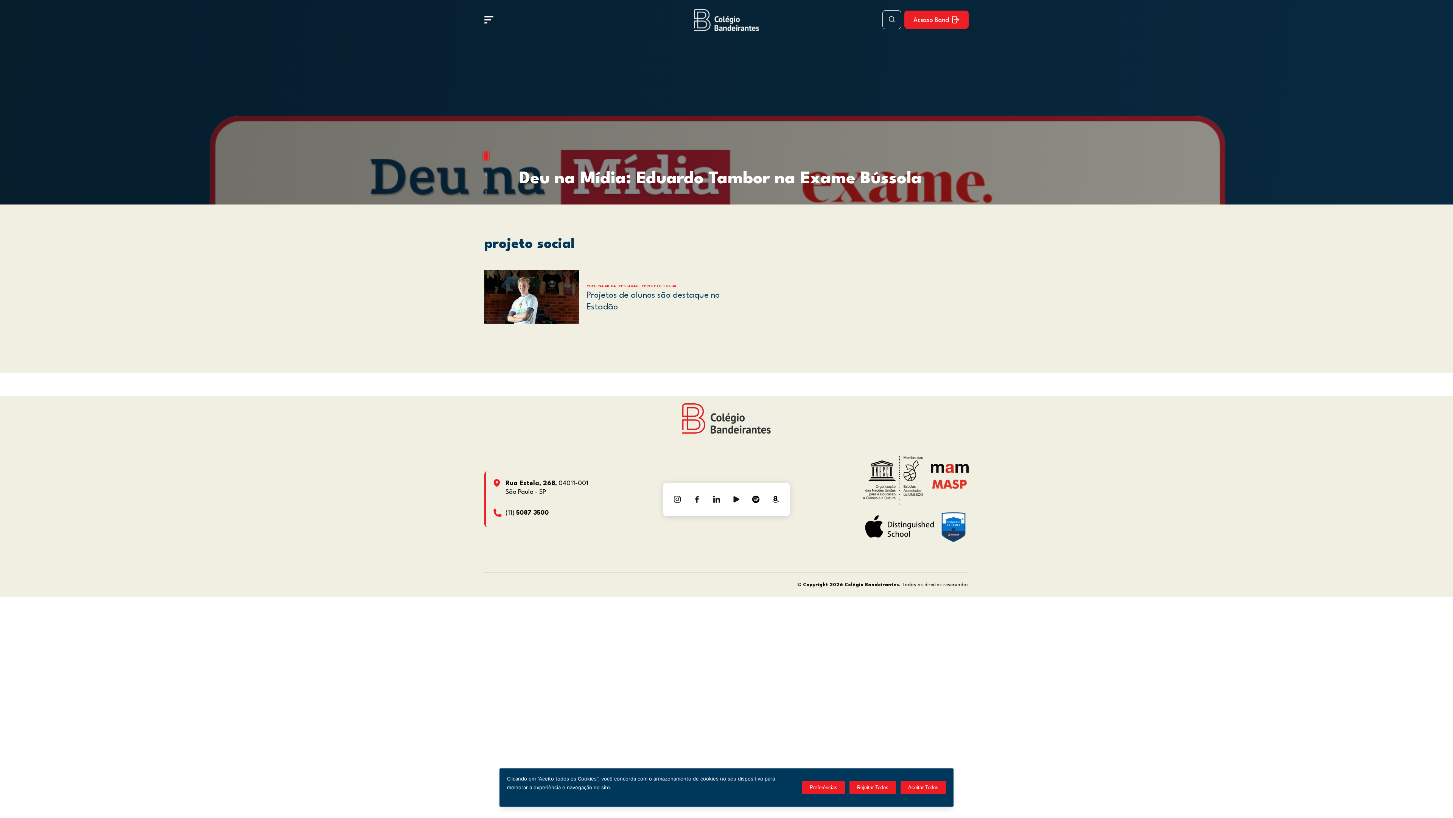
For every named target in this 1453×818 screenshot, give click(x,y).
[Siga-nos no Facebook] (697, 499)
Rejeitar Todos (872, 787)
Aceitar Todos (923, 787)
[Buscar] (892, 20)
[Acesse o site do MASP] (949, 484)
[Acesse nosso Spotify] (756, 499)
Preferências (823, 787)
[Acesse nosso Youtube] (736, 499)
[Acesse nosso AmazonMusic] (775, 499)
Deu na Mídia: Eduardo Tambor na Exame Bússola (720, 178)
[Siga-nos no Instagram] (677, 499)
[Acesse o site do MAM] (950, 471)
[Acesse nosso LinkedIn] (716, 499)
